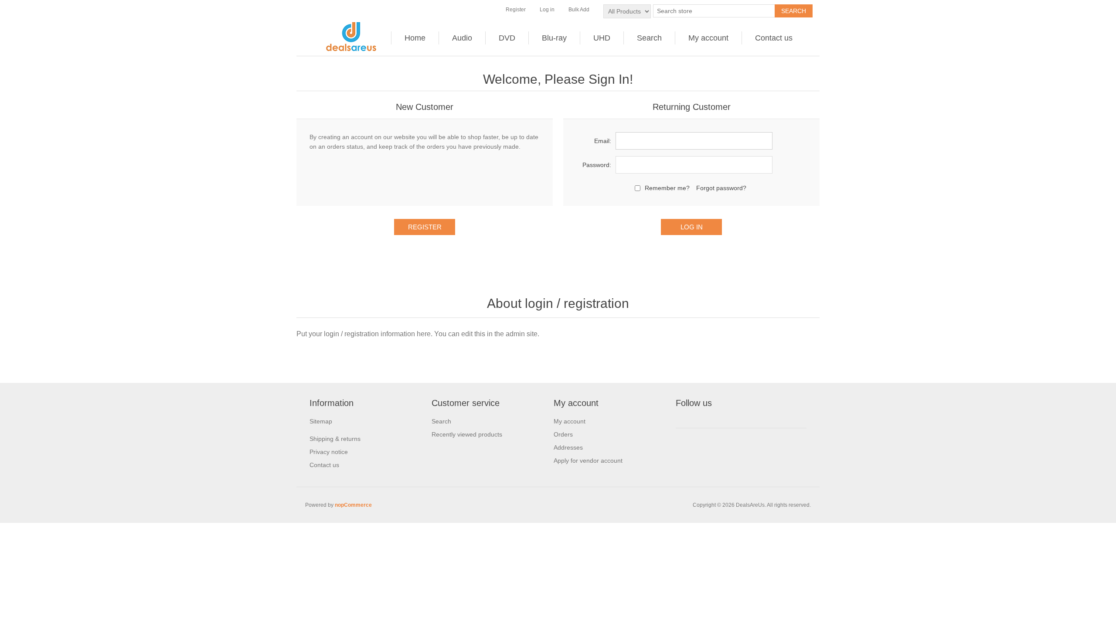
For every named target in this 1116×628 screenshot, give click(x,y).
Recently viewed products (467, 434)
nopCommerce (353, 505)
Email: (602, 140)
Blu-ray (554, 38)
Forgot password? (721, 187)
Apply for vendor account (588, 460)
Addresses (568, 447)
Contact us (774, 38)
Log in (547, 10)
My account (708, 38)
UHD (601, 38)
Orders (563, 434)
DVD (507, 38)
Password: (596, 164)
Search (649, 38)
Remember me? (667, 187)
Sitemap (321, 421)
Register (516, 10)
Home (415, 38)
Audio (462, 38)
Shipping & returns (335, 438)
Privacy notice (329, 451)
